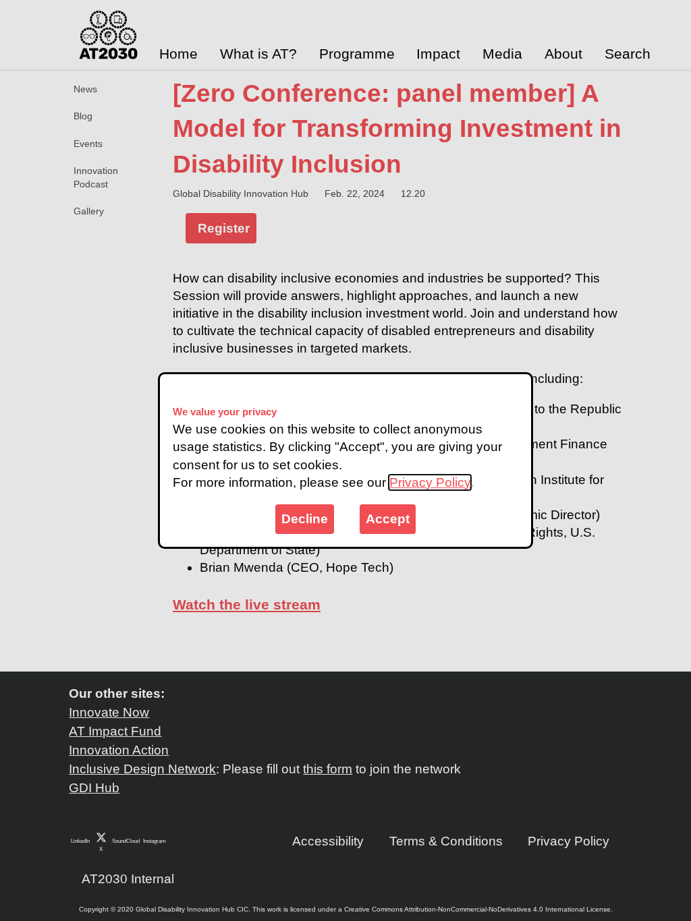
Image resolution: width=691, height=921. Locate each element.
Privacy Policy (429, 482)
